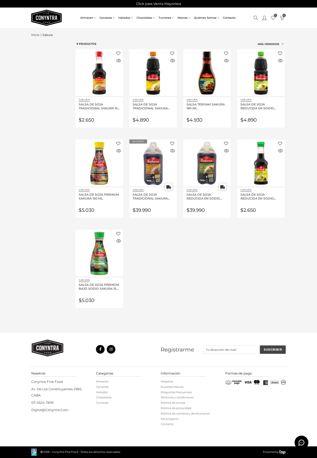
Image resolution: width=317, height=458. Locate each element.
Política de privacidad (176, 408)
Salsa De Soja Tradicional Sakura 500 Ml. (150, 106)
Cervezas (105, 17)
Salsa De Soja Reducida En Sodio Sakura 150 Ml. (257, 196)
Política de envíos (173, 402)
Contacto (229, 17)
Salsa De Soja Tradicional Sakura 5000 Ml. (150, 196)
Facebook (100, 349)
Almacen (86, 17)
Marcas (182, 17)
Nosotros (167, 381)
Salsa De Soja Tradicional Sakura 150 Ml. (99, 106)
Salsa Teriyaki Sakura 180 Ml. (206, 106)
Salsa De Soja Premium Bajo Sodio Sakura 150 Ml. (99, 286)
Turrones (164, 17)
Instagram (111, 349)
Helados (124, 17)
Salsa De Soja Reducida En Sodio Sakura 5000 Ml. (203, 196)
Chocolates (144, 17)
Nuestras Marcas (172, 386)
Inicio (35, 35)
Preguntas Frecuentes (176, 392)
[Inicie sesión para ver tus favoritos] (118, 54)
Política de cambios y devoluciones (185, 413)
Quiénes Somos (205, 17)
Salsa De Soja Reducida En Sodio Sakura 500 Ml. (257, 106)
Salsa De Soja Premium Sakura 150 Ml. (99, 196)
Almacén (102, 381)
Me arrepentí (170, 419)
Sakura (84, 99)
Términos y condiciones (177, 397)
